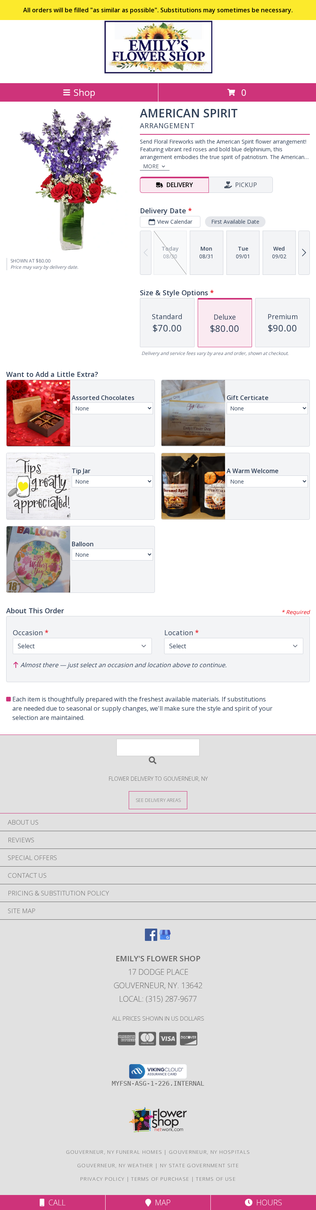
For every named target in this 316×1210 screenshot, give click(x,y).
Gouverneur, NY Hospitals (209, 1151)
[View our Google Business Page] (165, 938)
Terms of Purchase (160, 1178)
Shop (84, 92)
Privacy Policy (102, 1178)
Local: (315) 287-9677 (158, 999)
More (151, 166)
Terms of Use (216, 1178)
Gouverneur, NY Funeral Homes (114, 1151)
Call (55, 1202)
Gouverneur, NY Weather (115, 1165)
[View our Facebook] (151, 938)
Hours (267, 1202)
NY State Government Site (199, 1165)
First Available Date (235, 221)
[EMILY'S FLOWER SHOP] (158, 71)
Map (161, 1202)
